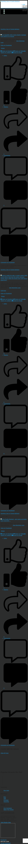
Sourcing (6, 801)
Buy (5, 797)
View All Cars (5, 753)
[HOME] (24, 3)
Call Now (3, 290)
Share (3, 48)
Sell (5, 798)
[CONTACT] (24, 9)
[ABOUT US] (24, 7)
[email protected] (6, 843)
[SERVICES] (24, 6)
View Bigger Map (6, 822)
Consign (6, 800)
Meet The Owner (9, 809)
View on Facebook (6, 45)
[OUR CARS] (24, 4)
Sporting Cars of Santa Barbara (10, 29)
